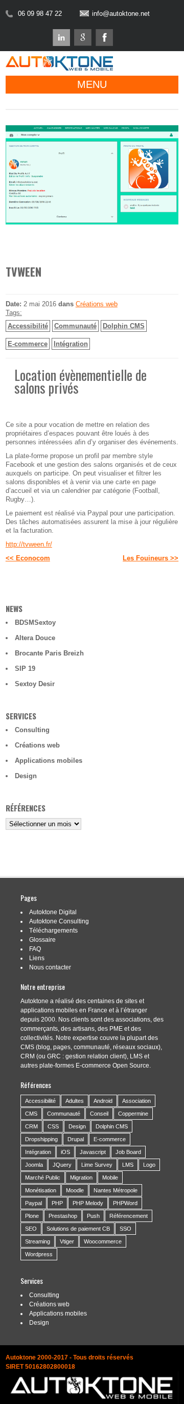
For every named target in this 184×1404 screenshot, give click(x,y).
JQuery (62, 1165)
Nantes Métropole (115, 1190)
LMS (127, 1165)
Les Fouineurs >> (150, 558)
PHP (57, 1203)
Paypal (33, 1203)
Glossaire (42, 939)
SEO (31, 1229)
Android (103, 1101)
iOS (65, 1152)
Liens (36, 958)
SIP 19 (25, 668)
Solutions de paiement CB (78, 1229)
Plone (32, 1216)
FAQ (35, 949)
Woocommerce (103, 1241)
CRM (31, 1126)
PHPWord (125, 1203)
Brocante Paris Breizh (49, 653)
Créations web (97, 304)
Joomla (34, 1165)
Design (26, 776)
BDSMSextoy (35, 622)
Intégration (71, 344)
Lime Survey (96, 1165)
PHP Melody (88, 1203)
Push (93, 1216)
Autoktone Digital (53, 912)
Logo (149, 1165)
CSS (53, 1126)
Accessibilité (28, 326)
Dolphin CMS (124, 326)
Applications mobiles (48, 760)
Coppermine (133, 1114)
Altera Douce (35, 638)
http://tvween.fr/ (29, 544)
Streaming (37, 1241)
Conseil (99, 1114)
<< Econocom (28, 558)
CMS (31, 1114)
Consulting (32, 730)
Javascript (93, 1152)
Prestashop (63, 1216)
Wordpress (39, 1254)
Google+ (82, 37)
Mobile (110, 1177)
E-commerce (28, 344)
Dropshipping (41, 1139)
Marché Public (42, 1177)
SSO (125, 1229)
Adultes (74, 1101)
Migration (81, 1177)
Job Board (128, 1152)
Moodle (75, 1190)
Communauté (75, 326)
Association (136, 1101)
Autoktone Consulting (59, 921)
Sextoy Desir (35, 684)
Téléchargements (53, 930)
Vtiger (67, 1241)
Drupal (75, 1139)
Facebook (104, 37)
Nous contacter (50, 967)
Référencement (128, 1216)
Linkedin (61, 37)
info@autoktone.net (121, 13)
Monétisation (40, 1190)
